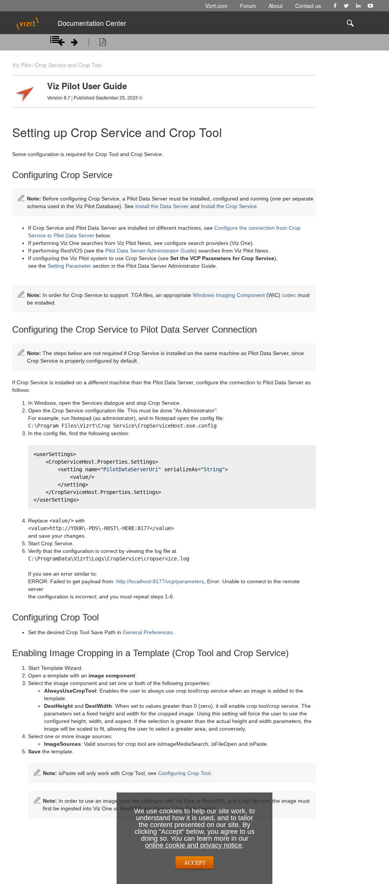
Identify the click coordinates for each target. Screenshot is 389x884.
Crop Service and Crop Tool (68, 65)
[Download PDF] (103, 43)
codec (289, 295)
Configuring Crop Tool (184, 773)
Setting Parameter (69, 266)
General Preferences (148, 632)
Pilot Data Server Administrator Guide (150, 251)
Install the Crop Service (229, 206)
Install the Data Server (162, 206)
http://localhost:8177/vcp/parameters (160, 581)
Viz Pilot (21, 65)
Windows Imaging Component (229, 295)
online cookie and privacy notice (193, 845)
